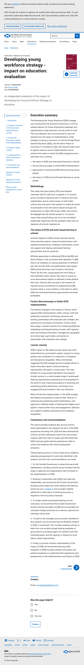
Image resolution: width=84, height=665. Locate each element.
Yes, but (38, 616)
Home (6, 48)
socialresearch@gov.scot (47, 585)
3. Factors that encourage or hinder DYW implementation (13, 140)
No (36, 610)
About (6, 42)
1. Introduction (11, 121)
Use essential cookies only (34, 26)
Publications (31, 42)
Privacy (69, 645)
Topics (14, 42)
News (22, 42)
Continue (35, 624)
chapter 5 (49, 489)
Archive (17, 645)
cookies (14, 4)
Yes (36, 604)
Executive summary (13, 116)
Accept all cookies (12, 26)
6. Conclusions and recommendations (13, 166)
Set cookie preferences (57, 26)
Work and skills (13, 87)
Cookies (32, 645)
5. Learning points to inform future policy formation (13, 157)
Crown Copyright (43, 645)
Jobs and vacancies (58, 645)
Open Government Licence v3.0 (39, 654)
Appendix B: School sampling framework (13, 181)
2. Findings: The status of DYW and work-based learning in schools (14, 129)
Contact (24, 645)
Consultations (64, 42)
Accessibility (8, 645)
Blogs (75, 42)
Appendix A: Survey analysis (13, 173)
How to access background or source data (14, 189)
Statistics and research (48, 42)
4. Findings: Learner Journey (13, 149)
